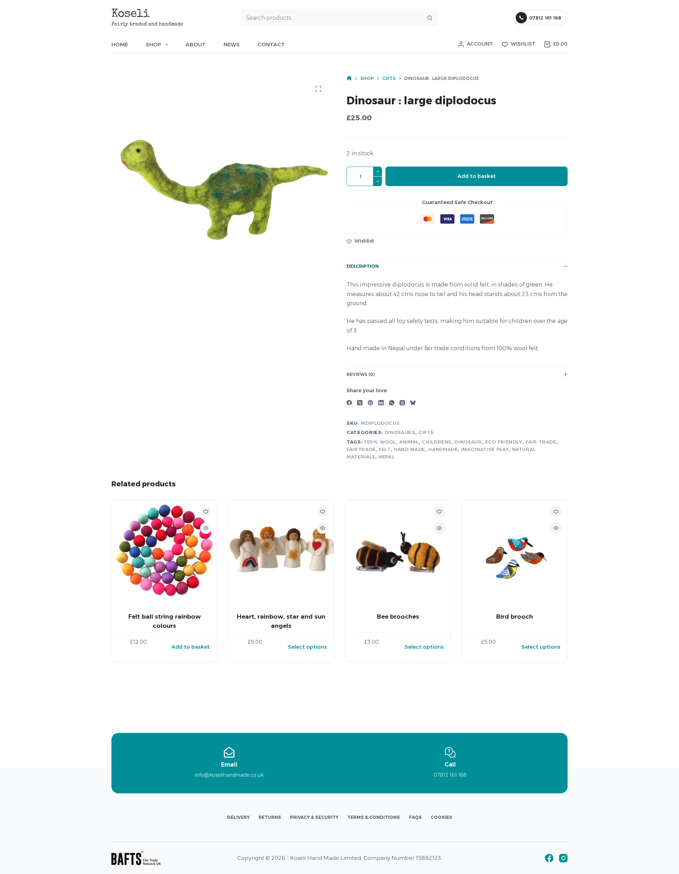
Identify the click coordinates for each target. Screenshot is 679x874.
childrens (436, 442)
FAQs (415, 817)
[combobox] (331, 18)
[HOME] (349, 78)
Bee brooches (398, 616)
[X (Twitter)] (359, 402)
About (196, 44)
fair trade (541, 442)
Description (363, 266)
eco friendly (503, 442)
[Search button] (429, 17)
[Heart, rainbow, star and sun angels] (281, 552)
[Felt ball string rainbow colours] (164, 552)
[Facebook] (349, 402)
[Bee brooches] (398, 552)
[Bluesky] (413, 402)
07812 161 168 (545, 18)
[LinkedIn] (381, 402)
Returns (270, 817)
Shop (153, 44)
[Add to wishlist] (205, 511)
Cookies (441, 817)
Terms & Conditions (373, 817)
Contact (271, 44)
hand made (409, 449)
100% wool (380, 442)
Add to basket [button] (191, 646)
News (232, 44)
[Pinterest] (370, 402)
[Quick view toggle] (205, 528)
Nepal (386, 456)
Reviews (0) (361, 374)
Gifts (425, 432)
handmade (443, 449)
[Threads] (402, 402)
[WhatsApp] (391, 402)
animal (409, 442)
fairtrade (361, 449)
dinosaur (468, 442)
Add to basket (477, 176)
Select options (307, 646)
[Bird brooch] (514, 552)
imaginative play (485, 449)
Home (119, 44)
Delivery (238, 817)
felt (385, 449)
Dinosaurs (400, 432)
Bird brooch (514, 616)
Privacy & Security (314, 817)
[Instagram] (563, 858)
